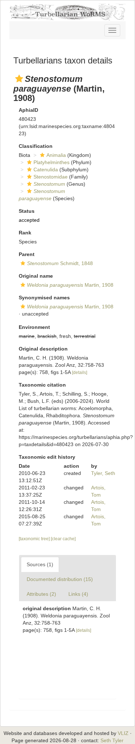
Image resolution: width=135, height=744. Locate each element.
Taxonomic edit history (47, 457)
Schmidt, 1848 (60, 263)
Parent (27, 254)
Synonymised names (44, 297)
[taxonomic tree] (35, 538)
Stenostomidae (50, 177)
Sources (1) (40, 564)
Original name (36, 276)
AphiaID (28, 110)
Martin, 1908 (70, 285)
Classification (36, 146)
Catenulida (45, 169)
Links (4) (78, 594)
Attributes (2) (41, 594)
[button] (19, 78)
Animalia (56, 155)
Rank (25, 232)
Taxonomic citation (42, 385)
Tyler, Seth (103, 473)
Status (27, 211)
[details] (79, 372)
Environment (34, 327)
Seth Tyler (111, 740)
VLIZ (123, 733)
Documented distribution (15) (60, 579)
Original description (43, 349)
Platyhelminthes (51, 162)
